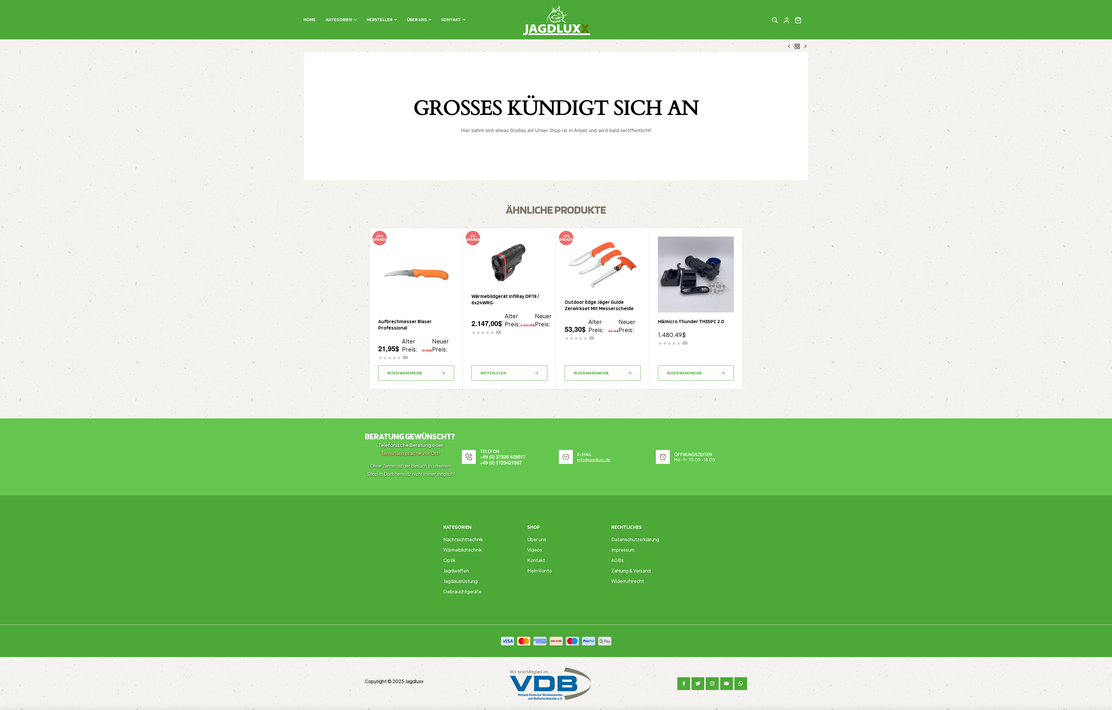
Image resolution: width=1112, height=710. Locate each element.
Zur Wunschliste (447, 244)
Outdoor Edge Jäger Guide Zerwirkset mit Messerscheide (599, 305)
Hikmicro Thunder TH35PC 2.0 (691, 321)
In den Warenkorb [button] (404, 373)
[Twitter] (698, 683)
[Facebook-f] (683, 683)
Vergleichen (447, 272)
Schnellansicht (447, 258)
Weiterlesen (493, 373)
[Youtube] (726, 683)
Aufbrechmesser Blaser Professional (405, 324)
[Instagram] (712, 683)
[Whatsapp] (740, 683)
